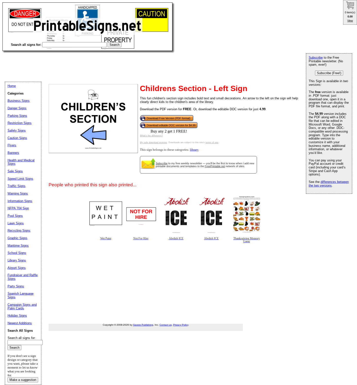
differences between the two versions (329, 183)
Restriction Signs (20, 123)
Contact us (166, 324)
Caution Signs (17, 138)
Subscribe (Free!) (329, 73)
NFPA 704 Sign (18, 208)
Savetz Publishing (143, 324)
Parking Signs (17, 116)
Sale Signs (15, 171)
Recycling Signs (19, 230)
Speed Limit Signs (20, 179)
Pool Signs (15, 216)
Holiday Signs (17, 315)
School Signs (17, 253)
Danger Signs (17, 108)
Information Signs (20, 201)
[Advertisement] (90, 63)
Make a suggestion (22, 380)
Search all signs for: (22, 338)
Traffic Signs (17, 186)
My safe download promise (153, 142)
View (350, 20)
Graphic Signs (17, 238)
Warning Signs (18, 193)
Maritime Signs (18, 245)
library (194, 149)
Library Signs (17, 260)
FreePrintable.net (215, 166)
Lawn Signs (16, 223)
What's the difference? (151, 135)
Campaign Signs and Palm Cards (22, 306)
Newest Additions (20, 323)
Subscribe (162, 163)
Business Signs (19, 100)
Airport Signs (17, 268)
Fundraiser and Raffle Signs (23, 277)
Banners (13, 153)
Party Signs (16, 286)
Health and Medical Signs (21, 162)
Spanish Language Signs (21, 295)
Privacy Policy (180, 324)
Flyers (12, 145)
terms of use (211, 142)
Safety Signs (17, 130)
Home (12, 86)
